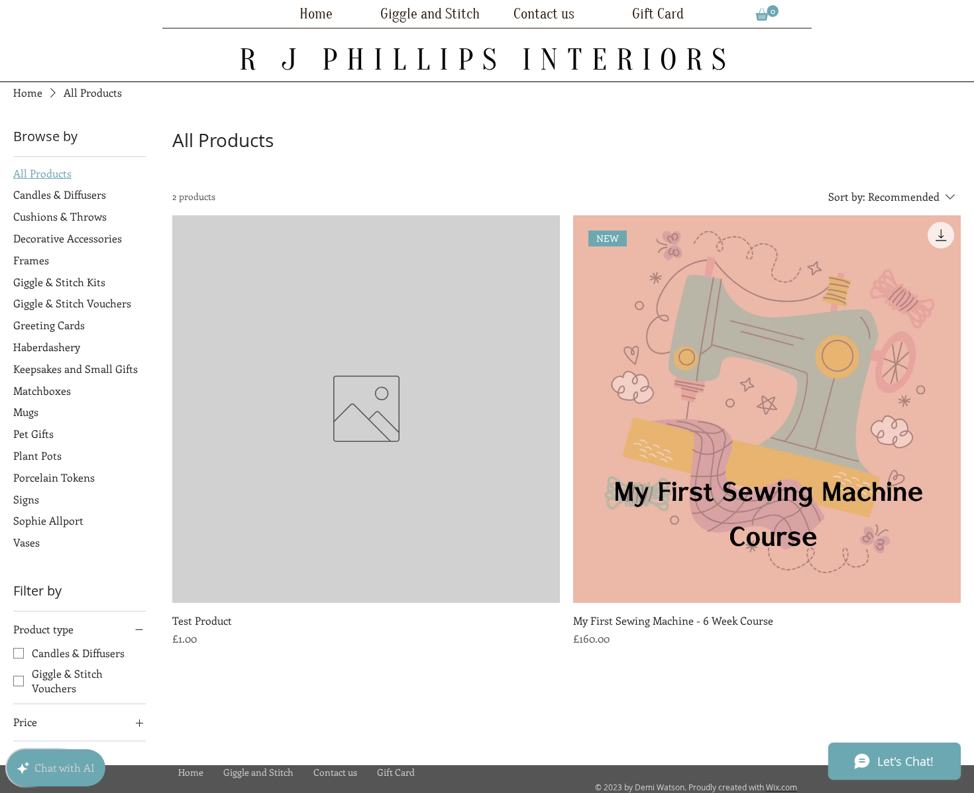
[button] (767, 13)
